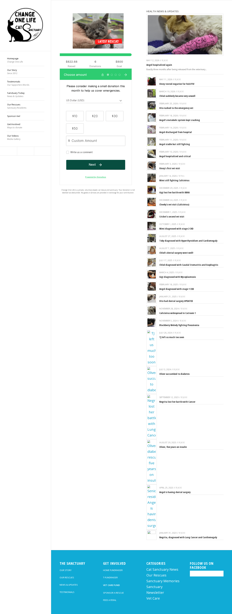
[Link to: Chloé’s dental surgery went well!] (151, 250)
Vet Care (153, 598)
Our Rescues (156, 575)
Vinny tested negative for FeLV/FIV (176, 83)
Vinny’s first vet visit (169, 168)
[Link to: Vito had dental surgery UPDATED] (151, 298)
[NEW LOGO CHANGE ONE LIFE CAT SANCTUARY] (25, 25)
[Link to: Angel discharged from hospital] (151, 129)
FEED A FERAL (109, 600)
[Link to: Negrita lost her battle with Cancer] (151, 416)
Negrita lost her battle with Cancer (177, 401)
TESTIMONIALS (67, 592)
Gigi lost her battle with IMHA (174, 192)
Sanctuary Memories (163, 581)
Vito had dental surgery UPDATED (176, 301)
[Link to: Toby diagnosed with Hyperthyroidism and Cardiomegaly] (151, 238)
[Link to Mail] (42, 151)
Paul (182, 175)
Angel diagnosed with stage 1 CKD (176, 289)
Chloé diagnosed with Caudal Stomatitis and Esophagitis (188, 264)
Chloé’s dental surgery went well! (176, 252)
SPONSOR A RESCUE (113, 592)
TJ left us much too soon (171, 337)
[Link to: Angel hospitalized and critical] (151, 154)
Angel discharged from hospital (175, 132)
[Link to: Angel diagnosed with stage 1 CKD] (151, 286)
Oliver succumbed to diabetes (174, 373)
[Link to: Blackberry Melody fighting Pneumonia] (151, 322)
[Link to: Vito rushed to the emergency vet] (151, 105)
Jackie (166, 60)
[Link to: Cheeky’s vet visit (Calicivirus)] (151, 202)
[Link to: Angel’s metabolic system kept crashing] (151, 117)
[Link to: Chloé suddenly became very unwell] (151, 93)
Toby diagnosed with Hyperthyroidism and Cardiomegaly (188, 240)
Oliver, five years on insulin (173, 447)
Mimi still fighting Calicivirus (174, 180)
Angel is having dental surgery (175, 492)
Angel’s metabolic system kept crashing (179, 120)
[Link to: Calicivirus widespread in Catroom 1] (151, 310)
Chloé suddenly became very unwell (177, 96)
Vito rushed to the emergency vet (176, 108)
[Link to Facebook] (8, 151)
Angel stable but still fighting (174, 144)
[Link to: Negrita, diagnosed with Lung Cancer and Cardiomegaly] (151, 535)
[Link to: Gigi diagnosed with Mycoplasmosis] (151, 274)
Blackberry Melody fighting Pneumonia (179, 325)
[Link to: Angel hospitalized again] (185, 34)
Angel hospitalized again (159, 64)
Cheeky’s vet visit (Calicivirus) (174, 204)
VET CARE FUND (111, 585)
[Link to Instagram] (25, 151)
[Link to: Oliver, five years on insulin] (151, 461)
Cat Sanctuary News (162, 569)
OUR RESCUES (67, 577)
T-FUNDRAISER (110, 577)
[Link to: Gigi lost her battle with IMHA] (151, 190)
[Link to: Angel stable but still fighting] (151, 141)
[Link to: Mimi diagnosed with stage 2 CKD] (151, 226)
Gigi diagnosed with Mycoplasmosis (177, 276)
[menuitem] (25, 60)
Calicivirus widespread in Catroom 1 (177, 313)
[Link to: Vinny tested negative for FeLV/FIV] (151, 81)
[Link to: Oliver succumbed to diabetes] (151, 380)
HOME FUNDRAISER (113, 570)
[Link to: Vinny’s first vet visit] (151, 166)
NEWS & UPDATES (69, 584)
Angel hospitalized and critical (175, 156)
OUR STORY (66, 570)
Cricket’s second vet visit (171, 216)
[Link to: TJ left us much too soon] (151, 347)
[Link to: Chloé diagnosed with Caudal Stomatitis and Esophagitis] (151, 262)
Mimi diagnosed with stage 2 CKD (176, 228)
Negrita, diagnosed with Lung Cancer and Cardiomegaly (188, 537)
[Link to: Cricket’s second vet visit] (151, 214)
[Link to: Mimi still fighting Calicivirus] (151, 178)
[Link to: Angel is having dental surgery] (151, 507)
